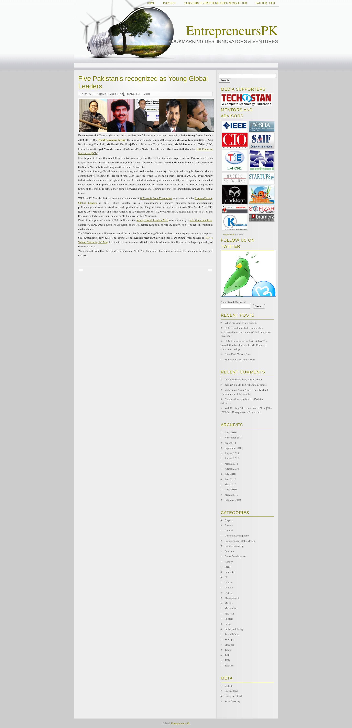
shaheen (229, 390)
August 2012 (232, 458)
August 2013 (232, 453)
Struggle (229, 644)
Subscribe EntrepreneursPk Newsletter (215, 3)
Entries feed (231, 691)
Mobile (229, 603)
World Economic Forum (111, 140)
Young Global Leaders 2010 (152, 220)
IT (226, 577)
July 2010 (230, 474)
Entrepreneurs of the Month (240, 541)
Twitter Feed (265, 3)
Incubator (230, 572)
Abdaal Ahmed (233, 399)
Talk (227, 655)
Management (232, 598)
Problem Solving (234, 629)
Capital (229, 530)
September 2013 (234, 448)
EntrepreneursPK (232, 30)
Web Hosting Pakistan (237, 408)
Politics (229, 618)
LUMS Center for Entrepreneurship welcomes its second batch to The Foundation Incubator (246, 332)
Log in (228, 685)
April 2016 (231, 432)
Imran (228, 379)
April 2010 (231, 489)
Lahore (228, 582)
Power (228, 624)
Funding (229, 551)
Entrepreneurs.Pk (228, 234)
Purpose (169, 3)
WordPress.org (232, 701)
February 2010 (233, 500)
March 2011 (231, 463)
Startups (229, 639)
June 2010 (230, 479)
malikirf (229, 385)
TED (227, 660)
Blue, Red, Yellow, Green (238, 354)
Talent (228, 650)
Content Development (237, 535)
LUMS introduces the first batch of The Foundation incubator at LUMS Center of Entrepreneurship (244, 345)
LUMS (228, 593)
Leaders (229, 587)
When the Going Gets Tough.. (241, 323)
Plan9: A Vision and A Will (240, 359)
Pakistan (229, 613)
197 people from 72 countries (156, 198)
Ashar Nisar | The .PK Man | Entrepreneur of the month (244, 392)
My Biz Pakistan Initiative (252, 385)
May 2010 (230, 484)
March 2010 (231, 495)
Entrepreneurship (234, 546)
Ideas (227, 566)
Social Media (232, 634)
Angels (228, 520)
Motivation (231, 608)
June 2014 (230, 443)
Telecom (229, 665)
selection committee (201, 220)
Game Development (235, 556)
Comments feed (233, 696)
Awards (229, 525)
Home (151, 3)
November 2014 (233, 437)
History (229, 561)
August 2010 (232, 468)
